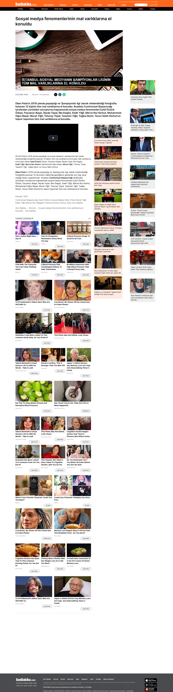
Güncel (55, 679)
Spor (77, 679)
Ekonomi (70, 679)
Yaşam (107, 9)
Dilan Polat (20, 172)
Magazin (85, 679)
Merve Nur (29, 164)
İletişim (30, 685)
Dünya (63, 679)
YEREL (123, 5)
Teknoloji (44, 9)
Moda (82, 9)
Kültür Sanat (58, 9)
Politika (20, 9)
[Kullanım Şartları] (48, 691)
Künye (35, 685)
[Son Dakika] (25, 4)
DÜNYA (75, 5)
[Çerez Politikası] (87, 691)
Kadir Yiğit (19, 164)
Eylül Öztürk (35, 162)
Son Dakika (47, 679)
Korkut (38, 164)
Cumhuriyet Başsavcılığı (61, 178)
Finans (32, 9)
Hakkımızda (19, 685)
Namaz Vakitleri (108, 679)
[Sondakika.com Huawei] (151, 689)
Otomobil (94, 9)
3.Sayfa (152, 9)
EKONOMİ (88, 5)
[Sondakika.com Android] (151, 685)
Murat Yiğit (67, 164)
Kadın (72, 9)
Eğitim (141, 9)
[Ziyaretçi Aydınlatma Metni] (117, 691)
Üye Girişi (152, 5)
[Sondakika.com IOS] (151, 680)
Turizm (129, 9)
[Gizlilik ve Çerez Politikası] (73, 691)
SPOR (100, 5)
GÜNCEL (63, 5)
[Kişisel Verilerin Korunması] (100, 691)
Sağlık (118, 9)
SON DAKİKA (49, 5)
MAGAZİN (111, 5)
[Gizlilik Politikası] (59, 691)
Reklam (26, 685)
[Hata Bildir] (130, 691)
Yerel (91, 679)
